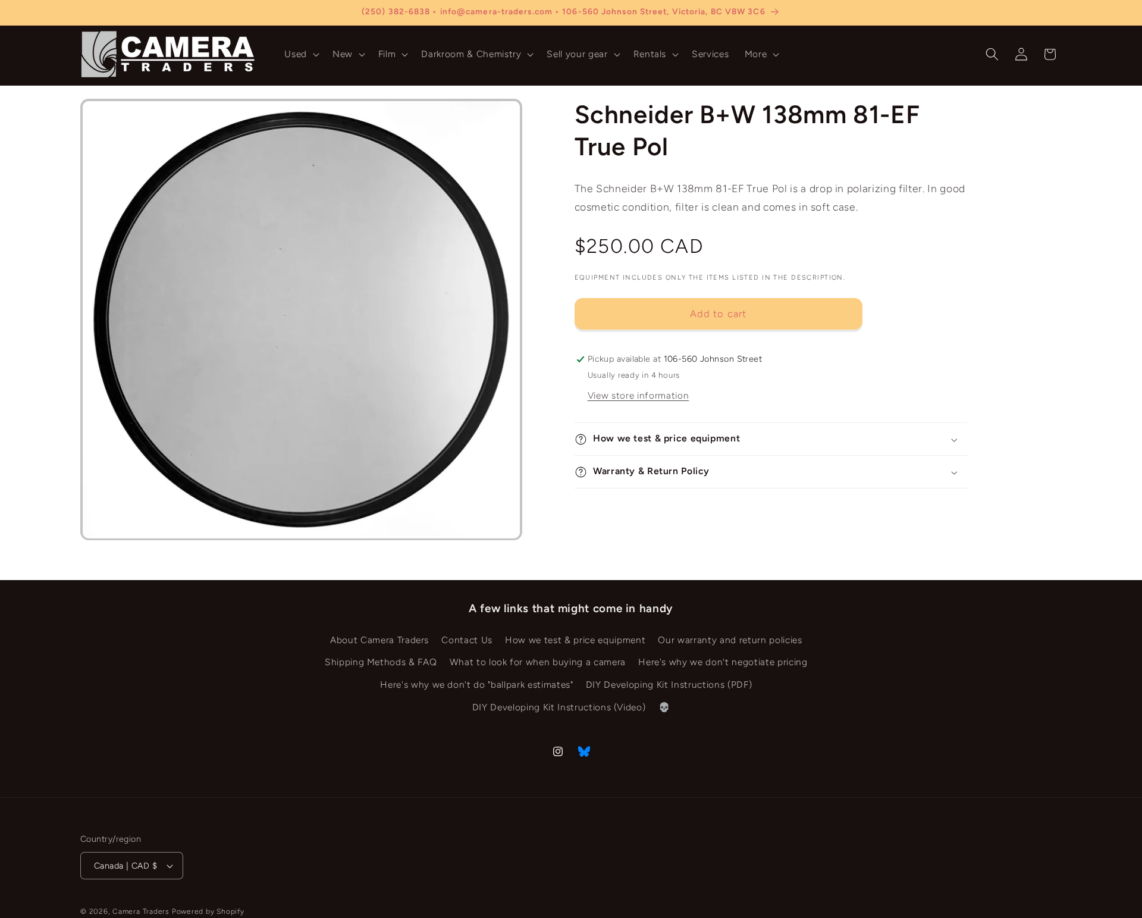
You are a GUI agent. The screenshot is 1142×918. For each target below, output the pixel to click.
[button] (301, 54)
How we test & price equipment (575, 640)
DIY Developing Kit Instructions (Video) (559, 707)
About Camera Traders (379, 640)
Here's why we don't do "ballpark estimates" (476, 684)
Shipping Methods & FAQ (381, 662)
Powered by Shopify (208, 911)
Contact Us (466, 640)
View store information (638, 395)
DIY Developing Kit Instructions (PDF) (669, 684)
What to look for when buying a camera (538, 662)
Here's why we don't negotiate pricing (722, 662)
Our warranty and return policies (730, 640)
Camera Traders (141, 911)
